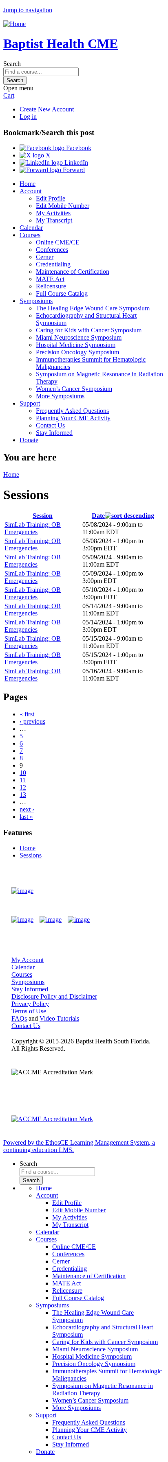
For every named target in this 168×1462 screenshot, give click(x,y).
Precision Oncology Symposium (77, 352)
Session (43, 515)
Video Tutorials (59, 1018)
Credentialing (53, 264)
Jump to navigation (27, 10)
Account (31, 191)
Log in (28, 116)
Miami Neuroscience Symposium (79, 337)
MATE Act (50, 278)
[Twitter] (51, 919)
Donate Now (132, 891)
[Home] (14, 23)
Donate (29, 439)
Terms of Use (28, 1011)
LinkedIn (75, 162)
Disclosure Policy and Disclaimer (54, 996)
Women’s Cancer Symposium (74, 388)
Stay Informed (54, 432)
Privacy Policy (30, 1003)
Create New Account (47, 109)
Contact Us (50, 425)
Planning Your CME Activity (73, 418)
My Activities (53, 212)
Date (98, 515)
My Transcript (54, 220)
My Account (27, 959)
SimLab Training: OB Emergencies (32, 528)
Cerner (44, 256)
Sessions (31, 855)
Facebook (77, 147)
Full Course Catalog (62, 293)
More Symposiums (60, 396)
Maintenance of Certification (72, 271)
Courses (30, 234)
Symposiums (36, 300)
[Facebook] (22, 919)
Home (27, 183)
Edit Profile (50, 198)
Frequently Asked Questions (72, 410)
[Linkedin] (79, 919)
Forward (73, 169)
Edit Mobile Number (62, 205)
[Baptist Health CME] (22, 891)
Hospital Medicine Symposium (75, 344)
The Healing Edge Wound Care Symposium (93, 308)
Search (12, 63)
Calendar (31, 227)
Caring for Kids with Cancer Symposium (88, 330)
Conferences (52, 249)
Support (30, 403)
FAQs (19, 1018)
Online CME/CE (58, 242)
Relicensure (51, 286)
